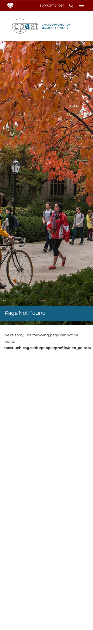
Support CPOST (52, 5)
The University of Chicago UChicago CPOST (46, 26)
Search (71, 6)
